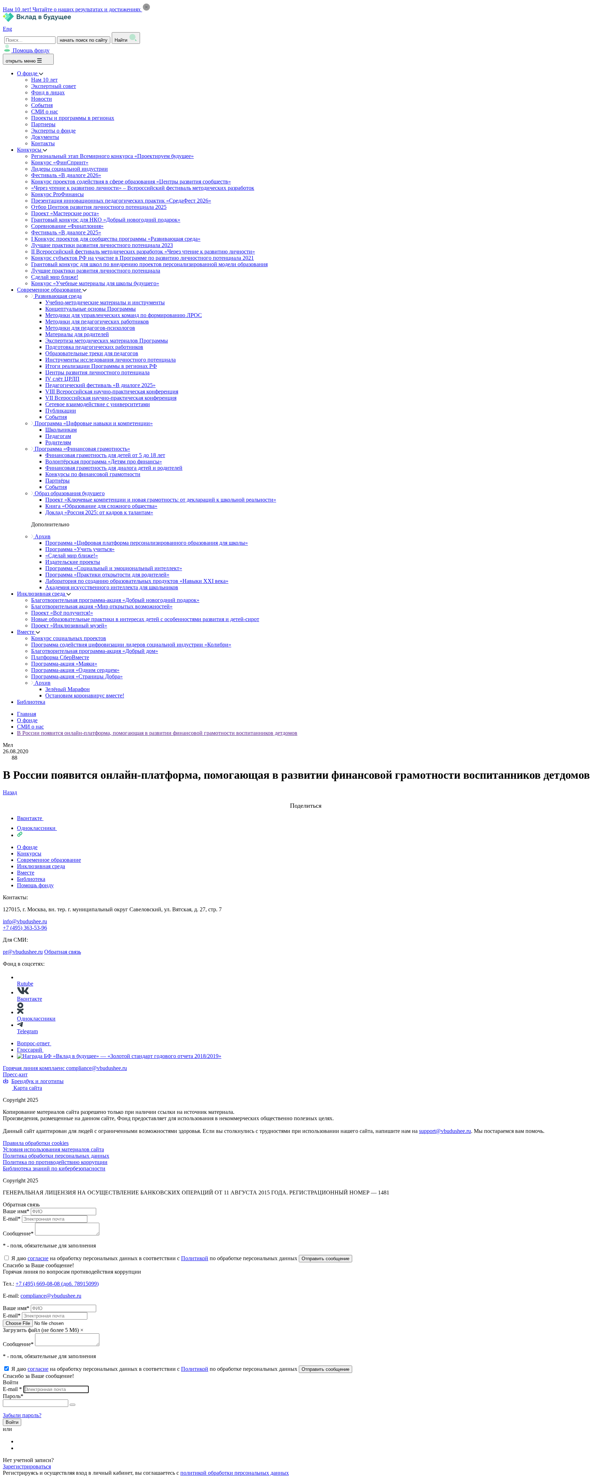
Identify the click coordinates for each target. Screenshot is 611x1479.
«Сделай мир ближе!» (71, 556)
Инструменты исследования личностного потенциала (110, 360)
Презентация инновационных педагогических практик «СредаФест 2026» (121, 201)
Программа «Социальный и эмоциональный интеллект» (113, 568)
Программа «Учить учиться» (80, 549)
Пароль (13, 1396)
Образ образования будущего (69, 493)
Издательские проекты (72, 562)
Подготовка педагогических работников (94, 347)
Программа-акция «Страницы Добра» (77, 676)
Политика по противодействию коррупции (55, 1162)
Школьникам (61, 430)
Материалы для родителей (77, 334)
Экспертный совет (53, 86)
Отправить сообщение (325, 1258)
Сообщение (18, 1233)
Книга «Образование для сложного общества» (101, 506)
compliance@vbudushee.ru (96, 1068)
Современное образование (49, 290)
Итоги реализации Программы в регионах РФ (101, 366)
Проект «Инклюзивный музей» (69, 625)
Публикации (60, 411)
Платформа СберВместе (60, 657)
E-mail (12, 1219)
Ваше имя (16, 1211)
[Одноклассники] (21, 1448)
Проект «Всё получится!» (62, 613)
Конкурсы (30, 150)
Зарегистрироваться (27, 1466)
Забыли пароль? (22, 1415)
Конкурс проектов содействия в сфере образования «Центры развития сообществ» (131, 182)
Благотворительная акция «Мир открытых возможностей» (102, 606)
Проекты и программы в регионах (72, 118)
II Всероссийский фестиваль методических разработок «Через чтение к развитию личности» (143, 252)
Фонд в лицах (48, 92)
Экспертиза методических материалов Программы (106, 341)
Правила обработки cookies (36, 1143)
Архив (42, 536)
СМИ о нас (44, 112)
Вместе (26, 632)
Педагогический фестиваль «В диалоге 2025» (100, 385)
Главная (26, 714)
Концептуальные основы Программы (90, 309)
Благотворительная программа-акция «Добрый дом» (94, 651)
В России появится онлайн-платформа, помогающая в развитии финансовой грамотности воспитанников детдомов (157, 733)
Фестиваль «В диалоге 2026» (66, 175)
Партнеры (43, 124)
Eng (7, 29)
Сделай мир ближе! (54, 277)
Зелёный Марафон (67, 689)
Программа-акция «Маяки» (64, 664)
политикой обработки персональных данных (234, 1473)
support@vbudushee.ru (445, 1131)
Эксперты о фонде (53, 131)
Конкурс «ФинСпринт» (59, 162)
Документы (45, 137)
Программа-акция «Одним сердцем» (75, 670)
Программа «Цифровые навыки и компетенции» (93, 423)
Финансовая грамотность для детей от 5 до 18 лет (105, 455)
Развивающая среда (57, 296)
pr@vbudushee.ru (23, 952)
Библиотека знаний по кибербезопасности (54, 1168)
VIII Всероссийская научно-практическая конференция (111, 391)
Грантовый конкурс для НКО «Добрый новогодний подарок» (105, 220)
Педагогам (58, 436)
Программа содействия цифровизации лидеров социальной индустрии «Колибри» (131, 645)
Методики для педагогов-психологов (90, 328)
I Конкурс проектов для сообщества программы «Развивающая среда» (115, 239)
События (42, 105)
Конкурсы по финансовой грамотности (92, 474)
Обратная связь (62, 952)
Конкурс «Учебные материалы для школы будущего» (95, 283)
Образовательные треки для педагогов (91, 353)
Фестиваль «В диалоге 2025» (66, 232)
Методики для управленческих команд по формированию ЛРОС (123, 315)
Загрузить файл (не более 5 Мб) (41, 1330)
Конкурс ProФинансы (57, 194)
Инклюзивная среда (41, 594)
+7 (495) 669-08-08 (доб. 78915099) (57, 1284)
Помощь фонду (31, 50)
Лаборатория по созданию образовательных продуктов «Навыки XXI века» (136, 581)
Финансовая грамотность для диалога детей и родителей (113, 468)
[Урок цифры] (305, 799)
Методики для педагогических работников (97, 321)
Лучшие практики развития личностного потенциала (95, 271)
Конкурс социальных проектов (68, 638)
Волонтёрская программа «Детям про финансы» (103, 461)
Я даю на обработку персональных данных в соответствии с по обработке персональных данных (155, 1258)
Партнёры (57, 481)
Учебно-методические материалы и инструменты (105, 302)
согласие (38, 1258)
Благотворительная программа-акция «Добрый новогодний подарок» (115, 600)
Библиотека (31, 702)
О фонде (28, 73)
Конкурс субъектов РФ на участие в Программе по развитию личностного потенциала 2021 (142, 258)
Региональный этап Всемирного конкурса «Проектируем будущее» (112, 156)
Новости (41, 99)
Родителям (58, 442)
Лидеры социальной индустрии (69, 169)
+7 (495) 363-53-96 (25, 928)
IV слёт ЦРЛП (62, 379)
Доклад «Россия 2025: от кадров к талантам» (99, 512)
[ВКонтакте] (21, 1441)
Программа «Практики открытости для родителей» (107, 575)
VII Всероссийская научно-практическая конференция (110, 398)
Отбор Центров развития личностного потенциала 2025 (99, 207)
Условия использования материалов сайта (53, 1149)
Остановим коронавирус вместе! (84, 695)
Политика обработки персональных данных (56, 1156)
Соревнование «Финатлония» (67, 226)
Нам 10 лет (44, 80)
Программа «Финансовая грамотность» (81, 449)
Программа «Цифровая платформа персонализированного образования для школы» (146, 543)
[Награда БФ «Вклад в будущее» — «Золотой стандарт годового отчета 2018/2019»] (119, 1056)
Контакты (43, 143)
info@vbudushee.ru (25, 921)
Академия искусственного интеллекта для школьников (111, 587)
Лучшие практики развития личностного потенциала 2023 (102, 245)
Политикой (194, 1258)
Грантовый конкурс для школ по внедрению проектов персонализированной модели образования (149, 264)
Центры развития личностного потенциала (97, 372)
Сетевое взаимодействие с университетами (97, 404)
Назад (10, 792)
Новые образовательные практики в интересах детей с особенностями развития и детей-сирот (145, 619)
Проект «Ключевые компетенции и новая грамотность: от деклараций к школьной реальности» (160, 500)
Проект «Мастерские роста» (65, 213)
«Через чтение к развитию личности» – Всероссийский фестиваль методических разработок (142, 188)
